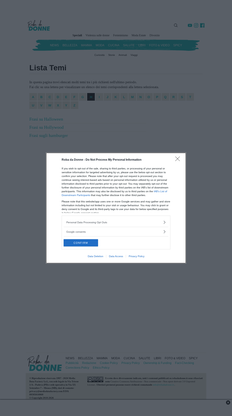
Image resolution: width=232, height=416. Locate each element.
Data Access (116, 256)
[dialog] (116, 208)
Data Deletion (95, 256)
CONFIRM (81, 242)
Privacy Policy (136, 256)
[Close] (178, 159)
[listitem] (116, 222)
